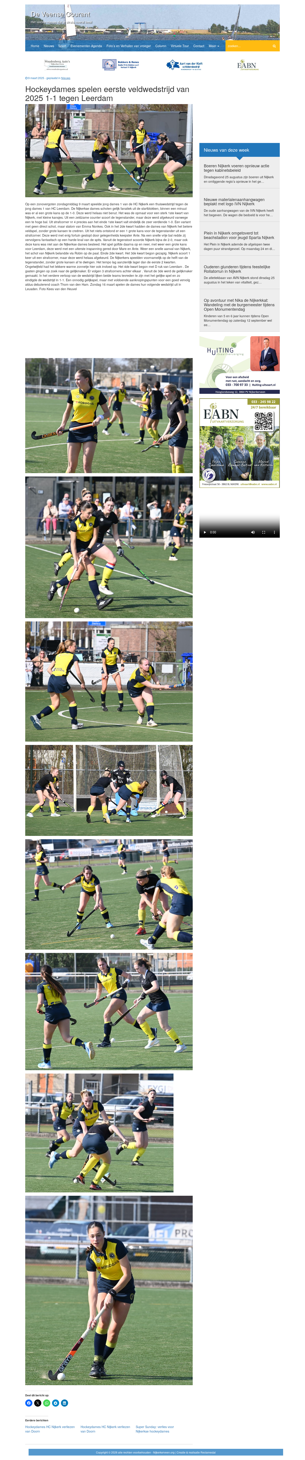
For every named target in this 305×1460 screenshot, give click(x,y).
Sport (62, 46)
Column (160, 46)
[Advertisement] (109, 323)
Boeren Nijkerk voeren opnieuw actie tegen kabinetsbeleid (236, 168)
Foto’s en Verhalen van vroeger (129, 46)
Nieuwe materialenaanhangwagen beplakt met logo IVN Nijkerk (234, 201)
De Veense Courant (60, 14)
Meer (213, 46)
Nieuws (49, 46)
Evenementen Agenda (86, 46)
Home (35, 46)
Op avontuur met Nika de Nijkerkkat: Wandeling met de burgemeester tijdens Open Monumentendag (239, 304)
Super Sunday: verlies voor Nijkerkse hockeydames (155, 1428)
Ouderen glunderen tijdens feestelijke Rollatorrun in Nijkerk (237, 269)
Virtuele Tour (180, 46)
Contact (198, 46)
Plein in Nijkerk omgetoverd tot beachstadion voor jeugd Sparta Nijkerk (239, 235)
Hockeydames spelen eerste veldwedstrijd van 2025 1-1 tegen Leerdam (107, 93)
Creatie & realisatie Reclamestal (196, 1452)
